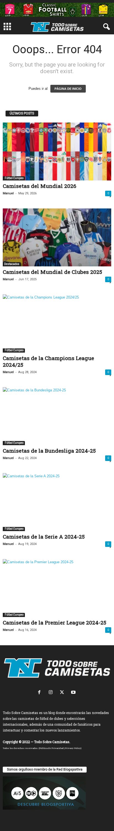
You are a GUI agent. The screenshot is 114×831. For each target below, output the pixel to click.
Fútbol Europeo (14, 178)
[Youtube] (74, 693)
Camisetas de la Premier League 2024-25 (54, 622)
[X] (63, 693)
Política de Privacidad (51, 748)
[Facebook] (40, 693)
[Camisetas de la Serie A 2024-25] (57, 502)
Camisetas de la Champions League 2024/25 (48, 361)
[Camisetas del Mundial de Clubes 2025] (57, 237)
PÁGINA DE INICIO (68, 88)
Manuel (8, 193)
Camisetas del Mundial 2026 (39, 185)
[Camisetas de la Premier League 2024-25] (57, 588)
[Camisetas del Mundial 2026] (57, 151)
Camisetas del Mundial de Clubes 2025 (52, 271)
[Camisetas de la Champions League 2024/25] (57, 323)
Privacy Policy (73, 748)
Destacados (11, 264)
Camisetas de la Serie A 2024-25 (44, 536)
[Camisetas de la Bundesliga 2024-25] (57, 416)
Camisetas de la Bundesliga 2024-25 (49, 450)
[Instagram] (52, 693)
